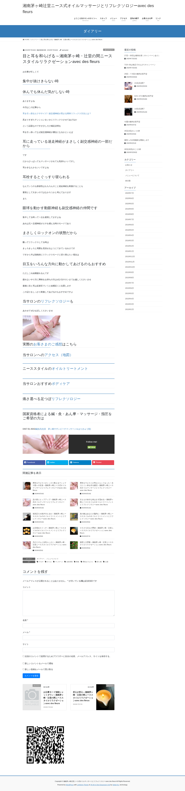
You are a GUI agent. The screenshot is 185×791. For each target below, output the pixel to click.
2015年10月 (130, 267)
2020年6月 (129, 198)
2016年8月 (129, 214)
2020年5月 (129, 204)
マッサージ (59, 562)
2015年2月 (129, 309)
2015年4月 (129, 299)
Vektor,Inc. (116, 785)
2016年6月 (129, 225)
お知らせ (128, 165)
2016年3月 (129, 241)
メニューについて (52, 559)
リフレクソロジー (55, 301)
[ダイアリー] (32, 690)
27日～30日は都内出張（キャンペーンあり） (142, 56)
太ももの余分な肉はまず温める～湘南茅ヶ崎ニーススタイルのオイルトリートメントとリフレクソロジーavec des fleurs (96, 501)
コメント (27, 587)
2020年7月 (129, 193)
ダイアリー (109, 50)
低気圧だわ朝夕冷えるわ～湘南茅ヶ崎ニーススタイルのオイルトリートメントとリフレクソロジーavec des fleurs (49, 516)
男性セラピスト (88, 562)
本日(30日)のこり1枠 (132, 149)
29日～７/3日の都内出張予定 (135, 74)
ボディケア (61, 384)
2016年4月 (129, 235)
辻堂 (106, 562)
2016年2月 (129, 246)
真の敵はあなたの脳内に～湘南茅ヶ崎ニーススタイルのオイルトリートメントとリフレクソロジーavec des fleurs (96, 516)
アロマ (41, 562)
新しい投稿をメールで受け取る (39, 669)
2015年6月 (129, 288)
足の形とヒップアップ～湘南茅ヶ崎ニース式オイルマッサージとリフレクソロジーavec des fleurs (49, 501)
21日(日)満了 (139, 83)
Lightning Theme (83, 785)
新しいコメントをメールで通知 (39, 663)
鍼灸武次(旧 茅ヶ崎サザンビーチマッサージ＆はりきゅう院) (63, 429)
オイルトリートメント (70, 369)
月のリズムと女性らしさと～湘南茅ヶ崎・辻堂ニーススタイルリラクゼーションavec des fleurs (49, 544)
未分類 (128, 181)
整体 (77, 562)
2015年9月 (129, 272)
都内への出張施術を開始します (136, 140)
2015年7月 (129, 283)
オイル (49, 562)
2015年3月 (129, 304)
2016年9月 (129, 209)
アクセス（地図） (58, 355)
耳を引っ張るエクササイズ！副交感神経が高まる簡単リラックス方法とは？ (57, 113)
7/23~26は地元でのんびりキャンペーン (140, 65)
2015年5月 (129, 293)
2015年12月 (130, 256)
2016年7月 (129, 219)
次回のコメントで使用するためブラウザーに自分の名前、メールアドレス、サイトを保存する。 (68, 656)
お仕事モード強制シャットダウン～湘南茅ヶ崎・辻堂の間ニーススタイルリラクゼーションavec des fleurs (53, 697)
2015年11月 (130, 262)
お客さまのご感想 (47, 344)
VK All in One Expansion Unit (100, 785)
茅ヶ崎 (99, 562)
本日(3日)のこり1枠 (132, 131)
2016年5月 (129, 230)
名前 (25, 620)
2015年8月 (129, 278)
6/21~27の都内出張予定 (143, 96)
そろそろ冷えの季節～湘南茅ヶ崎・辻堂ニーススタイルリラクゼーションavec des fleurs (96, 530)
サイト (26, 644)
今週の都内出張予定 (132, 122)
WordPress (69, 785)
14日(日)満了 (139, 109)
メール (26, 632)
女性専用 (69, 562)
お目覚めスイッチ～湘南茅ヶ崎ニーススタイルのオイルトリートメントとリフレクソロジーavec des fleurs (49, 530)
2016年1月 (129, 251)
